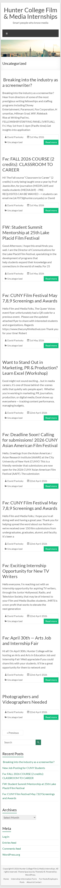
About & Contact (34, 882)
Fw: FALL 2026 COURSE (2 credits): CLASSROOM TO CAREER (28, 164)
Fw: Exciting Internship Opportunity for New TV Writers (25, 571)
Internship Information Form (24, 879)
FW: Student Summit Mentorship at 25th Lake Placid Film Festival (25, 232)
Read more (51, 142)
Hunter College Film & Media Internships (30, 13)
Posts (22, 882)
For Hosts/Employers (48, 879)
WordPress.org (11, 854)
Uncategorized (15, 142)
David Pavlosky (15, 137)
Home (6, 879)
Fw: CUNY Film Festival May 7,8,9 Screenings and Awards (29, 298)
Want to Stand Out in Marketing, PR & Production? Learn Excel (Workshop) (30, 367)
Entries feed (9, 842)
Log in (5, 836)
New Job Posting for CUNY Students (23, 767)
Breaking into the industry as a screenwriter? (30, 82)
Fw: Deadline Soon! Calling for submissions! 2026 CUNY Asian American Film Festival (30, 440)
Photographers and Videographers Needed (24, 699)
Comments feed (11, 848)
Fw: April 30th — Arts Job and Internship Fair (26, 640)
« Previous (13, 732)
